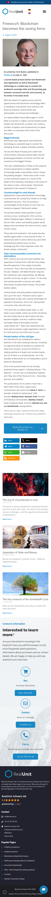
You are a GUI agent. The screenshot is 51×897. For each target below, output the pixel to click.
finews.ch (8, 75)
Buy (25, 680)
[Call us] (25, 735)
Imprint (11, 894)
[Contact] (25, 703)
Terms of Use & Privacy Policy (25, 894)
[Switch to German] (29, 9)
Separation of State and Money (20, 552)
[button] (44, 11)
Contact (26, 712)
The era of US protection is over (20, 500)
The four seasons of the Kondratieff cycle (25, 599)
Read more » (7, 519)
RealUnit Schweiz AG (14, 796)
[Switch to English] (29, 13)
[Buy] (25, 671)
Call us (25, 744)
